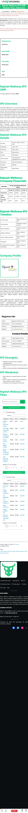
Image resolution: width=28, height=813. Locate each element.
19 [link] (21, 467)
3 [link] (11, 467)
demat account (5, 30)
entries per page (11, 412)
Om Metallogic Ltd (5, 497)
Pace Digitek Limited (5, 445)
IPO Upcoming (17, 622)
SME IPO (23, 580)
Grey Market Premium (5, 580)
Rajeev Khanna (20, 11)
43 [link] (21, 526)
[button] (8, 419)
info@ (10, 613)
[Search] (22, 402)
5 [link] (16, 467)
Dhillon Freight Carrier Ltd (5, 492)
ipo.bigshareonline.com (17, 329)
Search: (9, 415)
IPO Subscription (16, 584)
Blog (8, 587)
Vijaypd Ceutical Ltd (5, 511)
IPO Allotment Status (5, 584)
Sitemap (8, 624)
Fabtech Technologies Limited (6, 436)
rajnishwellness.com (17, 346)
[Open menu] (25, 1)
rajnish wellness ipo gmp (18, 551)
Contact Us (16, 616)
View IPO (21, 421)
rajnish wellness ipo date (6, 551)
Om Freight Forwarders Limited (6, 430)
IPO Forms (24, 584)
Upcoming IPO (15, 580)
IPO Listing (16, 544)
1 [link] (6, 467)
